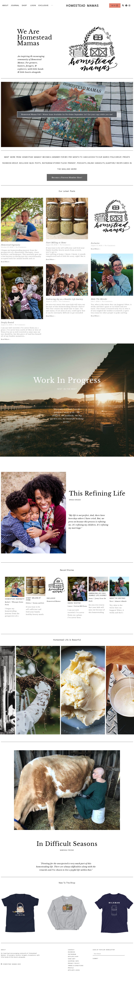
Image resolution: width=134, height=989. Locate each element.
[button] (123, 5)
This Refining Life (97, 493)
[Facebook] (126, 5)
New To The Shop (67, 882)
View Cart (71, 958)
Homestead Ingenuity (10, 245)
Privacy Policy (74, 963)
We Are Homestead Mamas (34, 37)
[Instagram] (129, 5)
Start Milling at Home (56, 243)
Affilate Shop (73, 956)
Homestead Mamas (82, 5)
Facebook (71, 952)
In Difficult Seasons (67, 843)
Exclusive (95, 243)
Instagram (72, 954)
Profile (71, 968)
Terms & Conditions (75, 965)
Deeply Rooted (7, 322)
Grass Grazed (75, 500)
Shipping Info (73, 961)
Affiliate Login (74, 970)
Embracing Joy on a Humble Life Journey (64, 299)
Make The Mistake (99, 299)
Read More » (5, 261)
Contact (71, 949)
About (3, 949)
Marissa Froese (67, 850)
